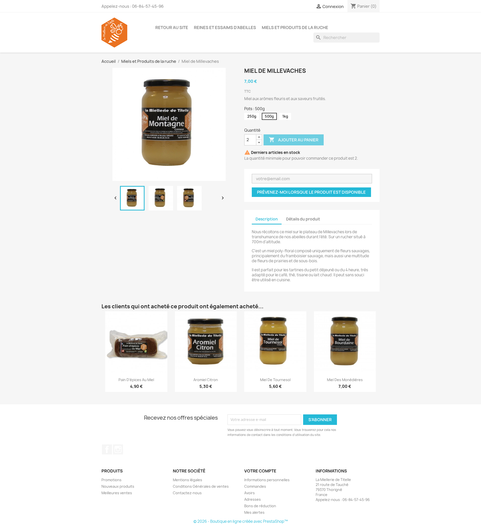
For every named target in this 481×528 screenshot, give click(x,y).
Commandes (255, 486)
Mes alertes (254, 512)
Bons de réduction (260, 505)
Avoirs (249, 492)
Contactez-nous (187, 492)
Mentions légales (187, 479)
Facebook (107, 449)
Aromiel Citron (205, 379)
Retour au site (171, 27)
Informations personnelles (267, 479)
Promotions (111, 479)
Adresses (252, 499)
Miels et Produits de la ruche (295, 27)
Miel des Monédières (345, 379)
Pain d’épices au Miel (136, 379)
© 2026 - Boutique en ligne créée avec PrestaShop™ (240, 521)
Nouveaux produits (117, 486)
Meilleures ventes (116, 492)
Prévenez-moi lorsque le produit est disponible (311, 192)
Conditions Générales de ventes (201, 486)
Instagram (118, 449)
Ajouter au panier (293, 140)
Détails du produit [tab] (303, 219)
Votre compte (260, 471)
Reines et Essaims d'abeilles (225, 27)
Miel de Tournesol (275, 379)
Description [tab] (267, 219)
